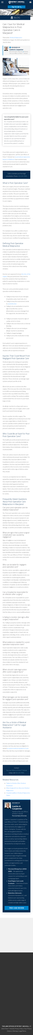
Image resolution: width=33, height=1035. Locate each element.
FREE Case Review (16, 908)
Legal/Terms (22, 1031)
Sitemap (15, 1031)
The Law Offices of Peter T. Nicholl (16, 770)
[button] (30, 2)
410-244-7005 (22, 176)
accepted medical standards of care (17, 748)
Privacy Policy (19, 1028)
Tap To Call (16, 7)
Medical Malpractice (16, 37)
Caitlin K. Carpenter (16, 50)
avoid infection (12, 304)
